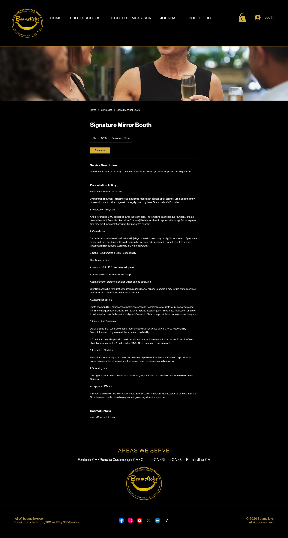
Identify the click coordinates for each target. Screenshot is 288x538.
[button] (242, 17)
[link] (100, 150)
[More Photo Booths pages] (102, 18)
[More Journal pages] (179, 18)
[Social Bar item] (121, 520)
